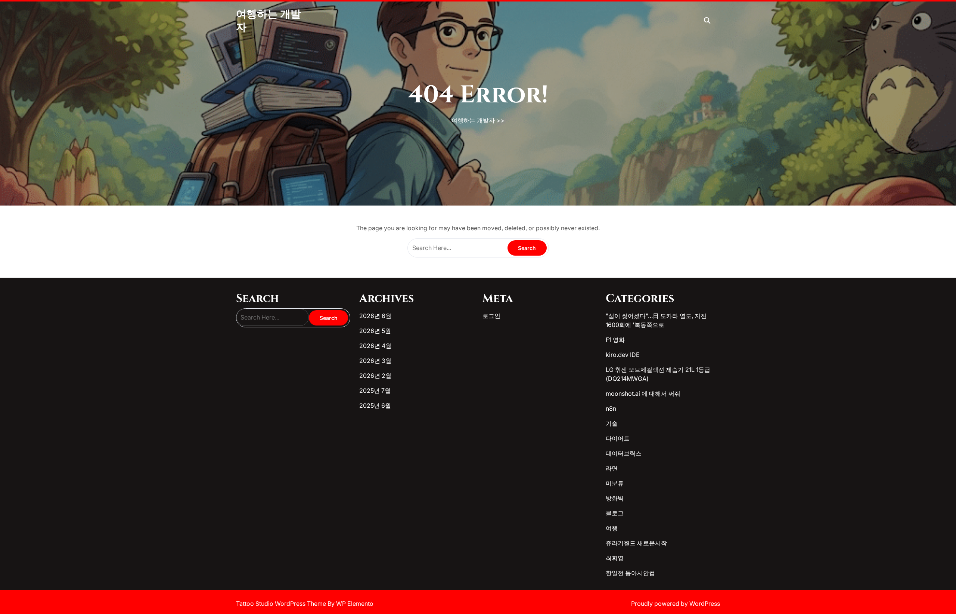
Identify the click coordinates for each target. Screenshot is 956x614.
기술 (612, 423)
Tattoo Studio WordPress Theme (282, 603)
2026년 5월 (375, 330)
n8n (611, 408)
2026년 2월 (375, 375)
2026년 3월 (375, 360)
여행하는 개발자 (473, 120)
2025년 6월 (375, 405)
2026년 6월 (375, 316)
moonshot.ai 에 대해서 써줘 (643, 393)
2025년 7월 (375, 390)
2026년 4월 (375, 345)
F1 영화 (615, 339)
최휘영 (615, 558)
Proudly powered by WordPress (675, 603)
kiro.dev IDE (623, 354)
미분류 (615, 483)
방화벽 (615, 498)
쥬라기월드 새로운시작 (636, 543)
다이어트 (618, 438)
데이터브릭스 (624, 453)
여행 (612, 528)
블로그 (615, 513)
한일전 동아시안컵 (630, 573)
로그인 (491, 316)
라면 (612, 468)
